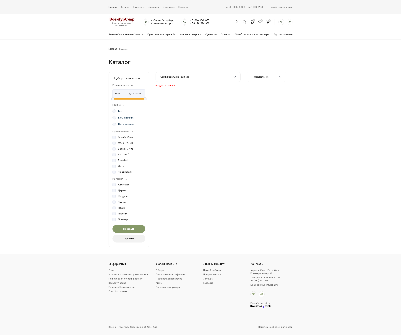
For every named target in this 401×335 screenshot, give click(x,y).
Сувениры (211, 34)
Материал (117, 179)
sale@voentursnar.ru (281, 7)
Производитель (121, 131)
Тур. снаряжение (282, 34)
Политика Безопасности (122, 287)
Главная (113, 7)
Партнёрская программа (169, 278)
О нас (112, 270)
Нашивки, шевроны (190, 34)
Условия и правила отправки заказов (128, 274)
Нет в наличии (126, 124)
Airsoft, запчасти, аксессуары (252, 34)
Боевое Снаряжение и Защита (126, 34)
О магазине (169, 7)
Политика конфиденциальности (275, 327)
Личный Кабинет (212, 270)
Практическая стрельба (161, 34)
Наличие (117, 105)
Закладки (208, 278)
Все (120, 111)
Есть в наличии (126, 117)
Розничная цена (120, 85)
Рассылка (208, 283)
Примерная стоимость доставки (126, 278)
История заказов (212, 274)
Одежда (226, 34)
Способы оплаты (118, 291)
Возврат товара (117, 283)
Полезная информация (168, 287)
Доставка (153, 7)
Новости (183, 7)
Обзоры (160, 270)
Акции (159, 283)
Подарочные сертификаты (170, 274)
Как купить (139, 7)
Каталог (125, 7)
